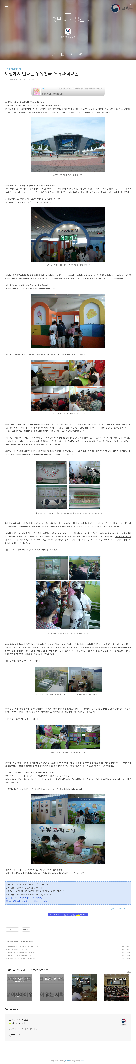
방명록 (63, 54)
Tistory (82, 1061)
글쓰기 (54, 54)
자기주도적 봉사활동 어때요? (15, 950)
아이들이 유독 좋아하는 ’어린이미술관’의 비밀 (21, 947)
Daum (67, 1061)
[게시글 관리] (17, 929)
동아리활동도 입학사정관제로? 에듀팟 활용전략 (21, 958)
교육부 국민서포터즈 (14, 68)
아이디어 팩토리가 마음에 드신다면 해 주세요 (68, 915)
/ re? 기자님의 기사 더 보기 (121, 909)
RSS (72, 54)
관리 (81, 54)
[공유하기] (13, 929)
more (129, 971)
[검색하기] (130, 5)
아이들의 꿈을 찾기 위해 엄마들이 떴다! (19, 953)
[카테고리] (6, 5)
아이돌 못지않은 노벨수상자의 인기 (17, 955)
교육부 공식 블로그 (68, 20)
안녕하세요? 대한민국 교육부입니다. (23, 1029)
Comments (11, 1009)
